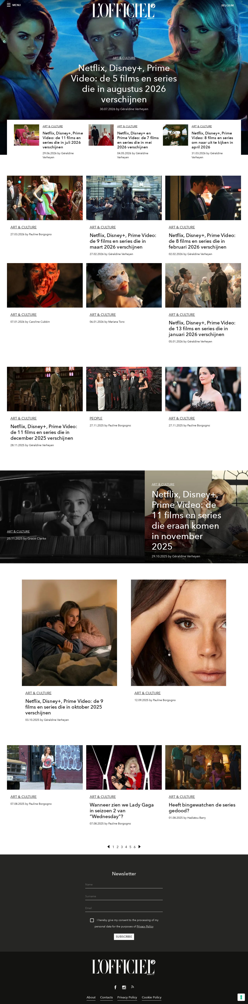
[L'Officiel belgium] (124, 11)
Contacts (106, 997)
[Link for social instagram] (124, 988)
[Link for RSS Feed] (132, 987)
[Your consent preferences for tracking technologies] (241, 997)
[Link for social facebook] (115, 988)
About (91, 997)
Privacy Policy (145, 926)
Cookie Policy (151, 997)
